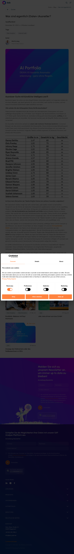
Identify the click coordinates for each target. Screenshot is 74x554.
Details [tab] (37, 261)
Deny (13, 297)
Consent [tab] (13, 261)
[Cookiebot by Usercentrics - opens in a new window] (10, 256)
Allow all (60, 297)
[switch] (28, 289)
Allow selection (37, 297)
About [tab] (61, 261)
